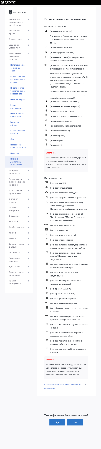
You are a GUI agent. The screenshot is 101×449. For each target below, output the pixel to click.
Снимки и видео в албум (16, 245)
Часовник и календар (14, 259)
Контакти (13, 221)
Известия (14, 153)
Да (57, 422)
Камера (12, 238)
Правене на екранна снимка (18, 146)
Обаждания (14, 216)
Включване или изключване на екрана (17, 79)
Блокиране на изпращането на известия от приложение (62, 386)
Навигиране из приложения (17, 115)
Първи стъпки (15, 39)
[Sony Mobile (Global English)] (8, 2)
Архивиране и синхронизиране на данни (17, 182)
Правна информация (15, 282)
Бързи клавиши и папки (17, 132)
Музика (12, 232)
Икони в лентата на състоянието (16, 161)
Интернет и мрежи (14, 200)
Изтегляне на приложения (15, 191)
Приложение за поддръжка (16, 273)
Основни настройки (14, 209)
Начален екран (17, 99)
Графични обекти (14, 123)
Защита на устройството (15, 46)
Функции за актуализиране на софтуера (16, 22)
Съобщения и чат (17, 227)
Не (75, 422)
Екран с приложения (16, 106)
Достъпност (14, 266)
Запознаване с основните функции (16, 56)
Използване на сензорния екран (17, 67)
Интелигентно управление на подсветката (17, 90)
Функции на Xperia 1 (14, 32)
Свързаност (14, 252)
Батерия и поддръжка (14, 172)
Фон (12, 139)
